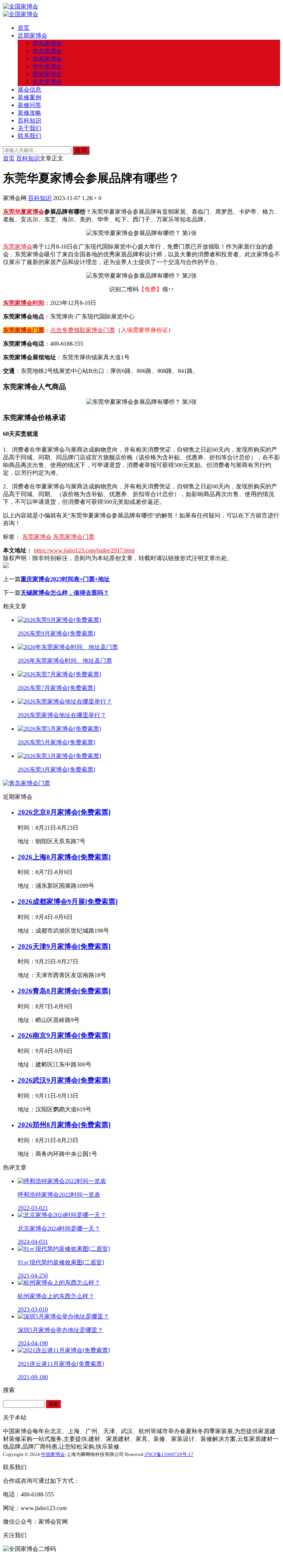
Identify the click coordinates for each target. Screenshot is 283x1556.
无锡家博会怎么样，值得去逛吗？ (65, 593)
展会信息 (29, 89)
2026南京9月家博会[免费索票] (64, 1035)
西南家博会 (47, 74)
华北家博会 (47, 51)
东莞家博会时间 (23, 303)
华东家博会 (47, 43)
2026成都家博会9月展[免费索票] (68, 901)
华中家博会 (47, 66)
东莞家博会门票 (23, 330)
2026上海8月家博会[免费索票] (64, 857)
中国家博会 (53, 1454)
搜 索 (81, 150)
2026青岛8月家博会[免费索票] (64, 991)
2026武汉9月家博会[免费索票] (64, 1080)
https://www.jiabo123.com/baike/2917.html (84, 550)
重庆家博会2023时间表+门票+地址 (65, 579)
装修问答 (29, 105)
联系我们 (29, 136)
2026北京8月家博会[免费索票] (64, 812)
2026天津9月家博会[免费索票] (64, 946)
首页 (23, 28)
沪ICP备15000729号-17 (168, 1454)
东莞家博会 (17, 246)
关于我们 (29, 128)
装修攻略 (29, 113)
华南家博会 (47, 59)
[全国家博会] (20, 6)
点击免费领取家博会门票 (82, 330)
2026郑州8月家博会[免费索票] (64, 1125)
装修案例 (29, 97)
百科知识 (29, 120)
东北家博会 (47, 82)
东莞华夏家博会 (23, 212)
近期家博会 (32, 35)
